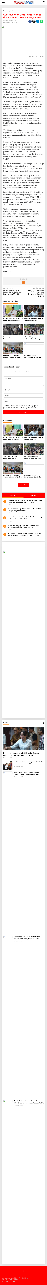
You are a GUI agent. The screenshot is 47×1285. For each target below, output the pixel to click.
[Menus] (3, 2)
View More (23, 485)
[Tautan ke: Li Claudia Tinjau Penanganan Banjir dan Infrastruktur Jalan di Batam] (7, 765)
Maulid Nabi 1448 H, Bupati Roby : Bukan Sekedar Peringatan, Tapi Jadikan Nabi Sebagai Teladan (13, 319)
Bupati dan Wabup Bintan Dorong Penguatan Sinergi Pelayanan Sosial (24, 510)
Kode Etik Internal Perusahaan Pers (13, 1282)
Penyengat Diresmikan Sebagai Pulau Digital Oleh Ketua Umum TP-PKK (12, 291)
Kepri (8, 22)
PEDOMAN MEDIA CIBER (10, 1280)
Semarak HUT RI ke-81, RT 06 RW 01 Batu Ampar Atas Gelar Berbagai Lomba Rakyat (25, 501)
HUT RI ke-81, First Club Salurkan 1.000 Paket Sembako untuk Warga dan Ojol (28, 773)
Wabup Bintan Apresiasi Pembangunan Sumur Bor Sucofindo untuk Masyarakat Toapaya (24, 534)
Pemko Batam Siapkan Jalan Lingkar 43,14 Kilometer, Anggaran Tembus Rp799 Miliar (29, 1102)
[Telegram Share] (37, 21)
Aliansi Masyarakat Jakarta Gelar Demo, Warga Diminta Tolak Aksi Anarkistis (33, 338)
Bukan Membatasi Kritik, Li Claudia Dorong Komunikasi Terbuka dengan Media (33, 319)
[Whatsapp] (41, 21)
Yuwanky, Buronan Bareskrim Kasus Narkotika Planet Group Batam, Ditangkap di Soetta (12, 338)
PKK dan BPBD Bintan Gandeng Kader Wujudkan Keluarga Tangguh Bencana (12, 356)
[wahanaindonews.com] (24, 2)
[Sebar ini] (30, 21)
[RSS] (23, 282)
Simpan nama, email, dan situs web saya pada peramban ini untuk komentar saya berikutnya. (20, 407)
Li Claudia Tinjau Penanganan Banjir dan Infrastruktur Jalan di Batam (33, 356)
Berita (5, 22)
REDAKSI (23, 1278)
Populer (13, 495)
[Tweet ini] (34, 21)
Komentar (34, 495)
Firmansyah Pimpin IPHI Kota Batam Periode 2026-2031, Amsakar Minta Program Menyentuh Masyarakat (27, 938)
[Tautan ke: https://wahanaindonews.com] (42, 723)
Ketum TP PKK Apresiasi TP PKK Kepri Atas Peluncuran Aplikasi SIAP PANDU (35, 292)
